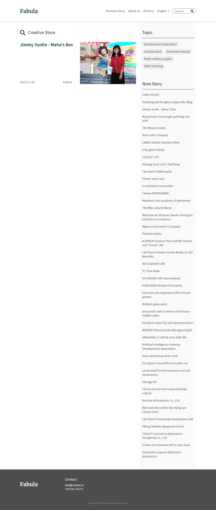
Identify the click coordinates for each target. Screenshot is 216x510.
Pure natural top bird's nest (160, 356)
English (162, 11)
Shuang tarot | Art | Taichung (160, 164)
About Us (134, 11)
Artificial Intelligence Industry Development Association (161, 346)
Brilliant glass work (154, 304)
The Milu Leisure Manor (157, 208)
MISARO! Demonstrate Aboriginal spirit (167, 330)
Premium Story (115, 11)
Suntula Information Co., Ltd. (161, 400)
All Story (148, 11)
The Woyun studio (154, 128)
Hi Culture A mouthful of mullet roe (165, 363)
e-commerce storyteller (157, 186)
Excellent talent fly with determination (167, 323)
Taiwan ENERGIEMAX (155, 193)
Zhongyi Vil (149, 382)
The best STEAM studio (157, 171)
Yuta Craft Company (155, 135)
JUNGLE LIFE (150, 157)
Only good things (153, 150)
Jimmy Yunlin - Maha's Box (159, 109)
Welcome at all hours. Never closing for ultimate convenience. (167, 217)
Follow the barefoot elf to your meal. (166, 445)
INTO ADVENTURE (153, 264)
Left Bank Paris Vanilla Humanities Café (167, 419)
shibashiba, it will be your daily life (164, 337)
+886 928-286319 (74, 489)
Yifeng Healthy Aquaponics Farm (163, 426)
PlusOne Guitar (152, 234)
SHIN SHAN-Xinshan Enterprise (162, 285)
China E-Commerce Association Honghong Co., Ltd (162, 436)
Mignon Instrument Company (161, 226)
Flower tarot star (153, 179)
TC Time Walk (151, 271)
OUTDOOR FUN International (161, 278)
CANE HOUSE (150, 95)
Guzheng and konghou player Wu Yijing (167, 102)
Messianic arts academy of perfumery (166, 200)
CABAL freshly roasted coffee (161, 142)
